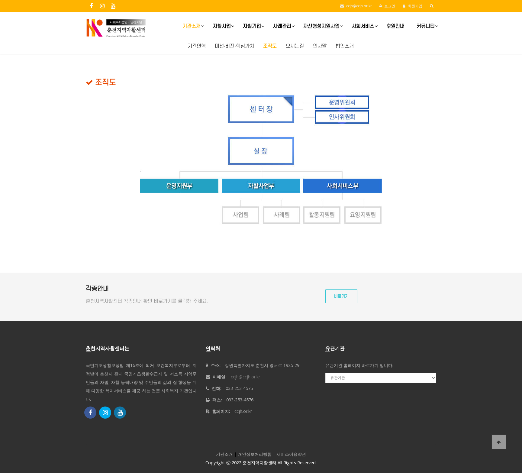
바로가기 (341, 296)
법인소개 (345, 46)
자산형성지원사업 (321, 26)
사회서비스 (363, 26)
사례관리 (282, 26)
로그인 (389, 5)
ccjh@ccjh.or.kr (359, 5)
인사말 (320, 46)
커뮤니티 (426, 26)
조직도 (270, 46)
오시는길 (295, 46)
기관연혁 (197, 46)
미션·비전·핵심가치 (234, 46)
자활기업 (252, 26)
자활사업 (222, 26)
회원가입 (414, 5)
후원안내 (395, 26)
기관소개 (191, 26)
